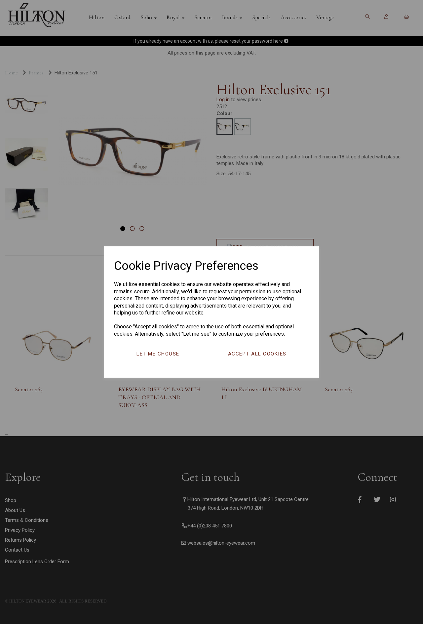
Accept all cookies (257, 354)
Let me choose (157, 354)
